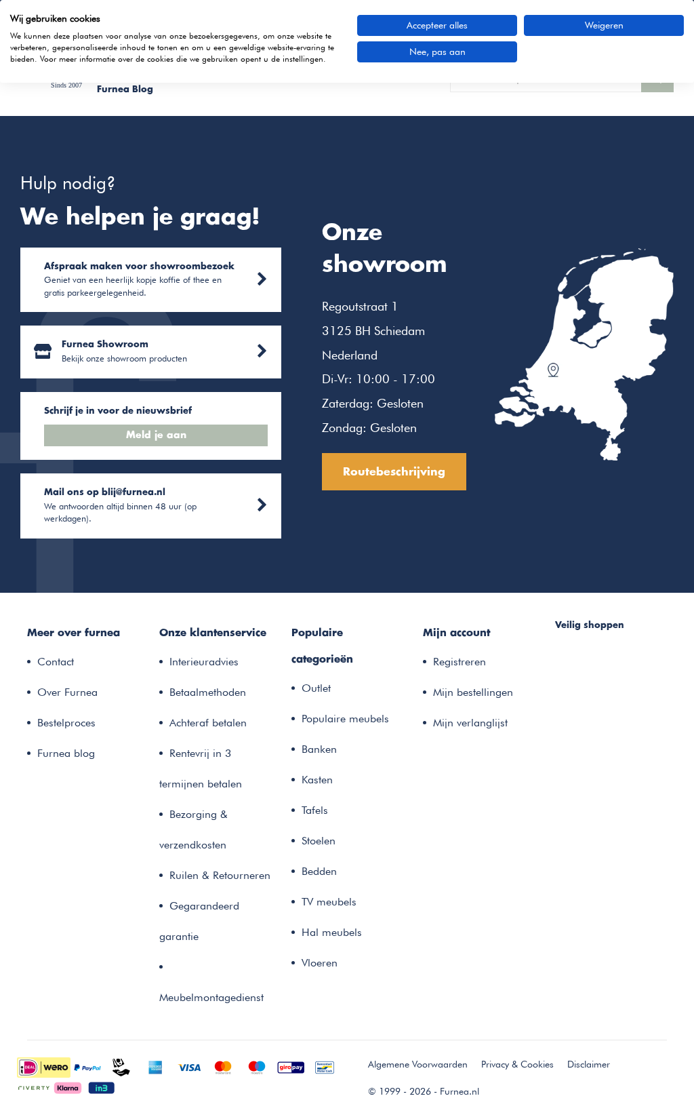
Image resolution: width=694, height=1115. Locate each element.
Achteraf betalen (208, 722)
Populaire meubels (345, 718)
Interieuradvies (204, 661)
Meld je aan (156, 435)
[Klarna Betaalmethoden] (68, 1086)
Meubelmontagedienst (211, 997)
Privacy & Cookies (517, 1064)
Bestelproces (66, 722)
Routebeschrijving (394, 472)
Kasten (317, 779)
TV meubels (329, 901)
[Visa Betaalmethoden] (189, 1066)
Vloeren (320, 962)
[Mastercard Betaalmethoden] (223, 1066)
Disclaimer (588, 1064)
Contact (55, 661)
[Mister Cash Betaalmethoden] (325, 1066)
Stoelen (318, 840)
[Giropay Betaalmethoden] (291, 1066)
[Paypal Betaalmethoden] (87, 1066)
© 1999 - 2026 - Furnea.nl (423, 1091)
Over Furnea (67, 692)
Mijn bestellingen (473, 692)
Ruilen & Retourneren (219, 875)
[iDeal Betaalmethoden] (43, 1066)
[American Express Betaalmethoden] (155, 1066)
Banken (319, 749)
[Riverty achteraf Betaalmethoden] (34, 1086)
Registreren (459, 661)
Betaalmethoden (207, 692)
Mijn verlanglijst (470, 722)
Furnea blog (66, 753)
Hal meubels (332, 932)
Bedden (319, 871)
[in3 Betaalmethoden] (102, 1086)
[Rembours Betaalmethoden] (121, 1066)
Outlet (316, 688)
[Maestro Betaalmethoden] (257, 1066)
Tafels (315, 810)
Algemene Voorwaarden (418, 1064)
